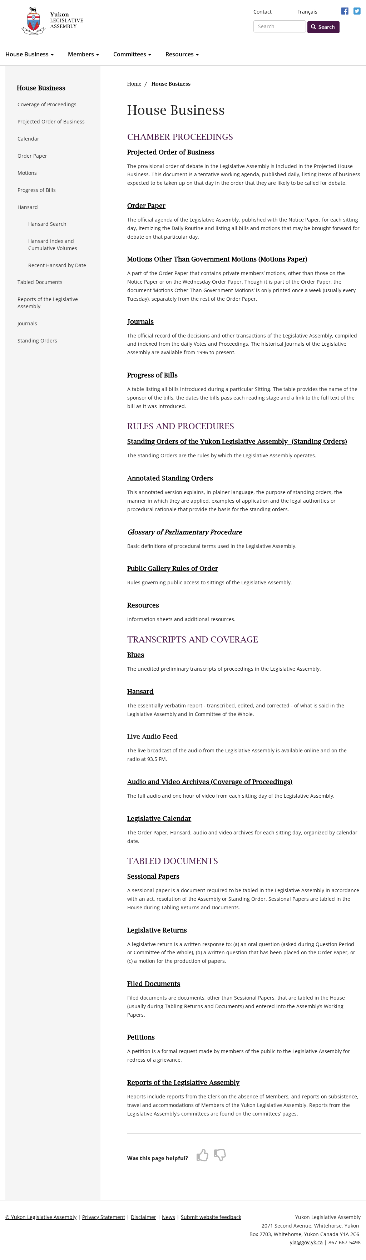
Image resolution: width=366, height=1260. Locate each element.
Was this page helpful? (157, 1158)
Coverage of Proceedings (47, 104)
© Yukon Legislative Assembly (40, 1217)
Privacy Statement (103, 1217)
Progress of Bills (37, 190)
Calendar (28, 138)
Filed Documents (153, 984)
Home (134, 84)
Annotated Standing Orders (170, 479)
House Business (27, 54)
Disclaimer (143, 1217)
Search (326, 27)
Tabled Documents (40, 282)
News (168, 1217)
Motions (27, 172)
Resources (180, 54)
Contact (262, 11)
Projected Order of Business (51, 121)
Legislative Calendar (159, 819)
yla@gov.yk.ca (306, 1242)
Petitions (141, 1038)
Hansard (28, 207)
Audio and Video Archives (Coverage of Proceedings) (209, 782)
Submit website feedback (211, 1217)
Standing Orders (37, 340)
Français (307, 11)
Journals (27, 323)
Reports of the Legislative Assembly (48, 303)
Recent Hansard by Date (57, 265)
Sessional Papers (153, 877)
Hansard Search (47, 223)
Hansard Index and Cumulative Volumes (52, 245)
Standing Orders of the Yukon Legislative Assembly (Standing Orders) (237, 442)
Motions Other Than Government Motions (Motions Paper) (217, 259)
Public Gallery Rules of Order (172, 569)
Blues (135, 655)
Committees (130, 54)
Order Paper (32, 155)
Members (81, 54)
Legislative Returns (157, 931)
